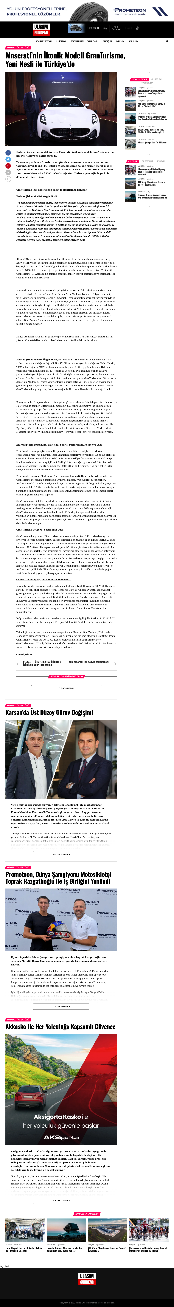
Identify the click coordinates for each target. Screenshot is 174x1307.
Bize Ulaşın (133, 41)
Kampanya (120, 41)
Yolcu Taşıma (92, 41)
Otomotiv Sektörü (44, 41)
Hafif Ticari (61, 41)
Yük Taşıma (107, 41)
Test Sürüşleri (77, 41)
